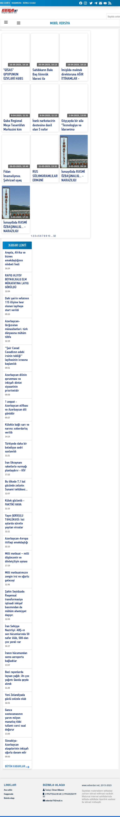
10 (49, 235)
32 (54, 235)
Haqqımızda (16, 3)
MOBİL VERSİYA (60, 23)
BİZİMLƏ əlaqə (29, 3)
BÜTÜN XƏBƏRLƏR (15, 766)
